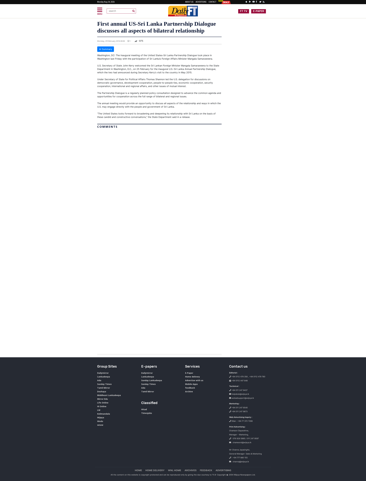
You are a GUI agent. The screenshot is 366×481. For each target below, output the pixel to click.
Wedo (100, 421)
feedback (190, 387)
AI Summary (105, 49)
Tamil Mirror (103, 387)
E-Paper (189, 373)
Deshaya (101, 391)
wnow (100, 425)
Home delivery (192, 376)
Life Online (102, 402)
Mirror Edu (102, 399)
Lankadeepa (103, 376)
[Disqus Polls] (159, 165)
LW (98, 410)
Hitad (144, 409)
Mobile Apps (191, 384)
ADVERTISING (223, 470)
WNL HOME (174, 470)
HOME (138, 470)
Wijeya (100, 417)
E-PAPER (258, 11)
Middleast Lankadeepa (109, 395)
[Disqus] (159, 240)
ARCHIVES (190, 470)
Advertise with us (194, 380)
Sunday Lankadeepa (151, 380)
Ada (99, 380)
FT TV (243, 11)
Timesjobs (146, 413)
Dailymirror (103, 373)
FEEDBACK (206, 470)
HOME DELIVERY (155, 470)
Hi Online (101, 406)
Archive (189, 391)
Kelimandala (103, 413)
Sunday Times (104, 384)
